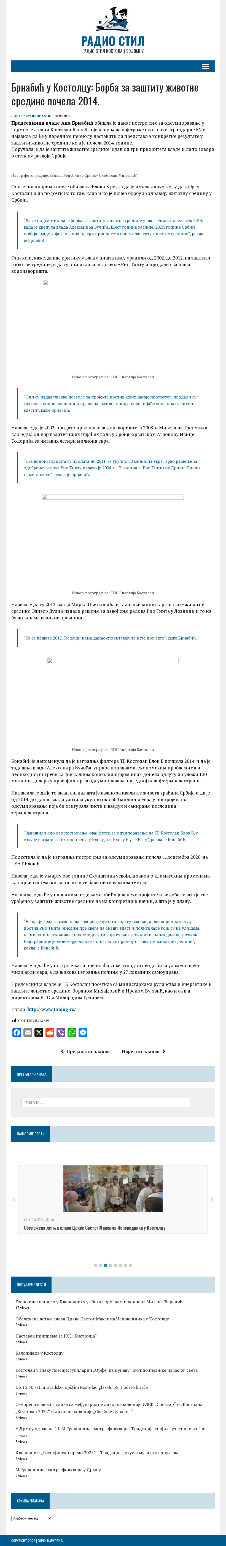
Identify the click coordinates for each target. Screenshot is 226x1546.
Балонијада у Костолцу (39, 1353)
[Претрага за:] (105, 1102)
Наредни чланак (141, 1051)
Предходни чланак (88, 1051)
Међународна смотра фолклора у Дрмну (58, 1470)
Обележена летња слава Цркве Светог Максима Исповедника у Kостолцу (94, 1227)
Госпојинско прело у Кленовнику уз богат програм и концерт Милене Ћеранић (98, 1302)
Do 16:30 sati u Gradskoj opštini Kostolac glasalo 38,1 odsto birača (81, 1387)
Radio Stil (41, 116)
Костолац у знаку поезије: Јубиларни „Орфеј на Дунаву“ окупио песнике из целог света (106, 1370)
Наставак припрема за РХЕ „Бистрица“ (56, 1336)
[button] (95, 1265)
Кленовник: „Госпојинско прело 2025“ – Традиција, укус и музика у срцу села (96, 1452)
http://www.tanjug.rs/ (52, 1009)
